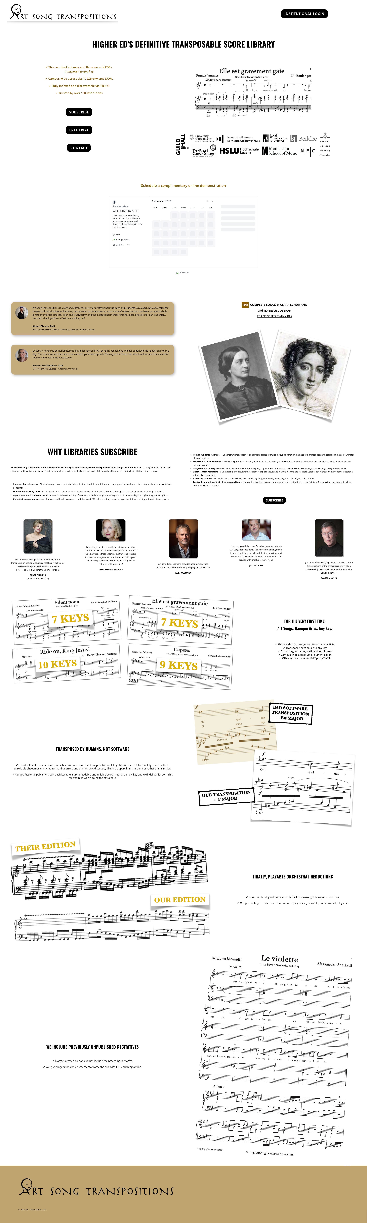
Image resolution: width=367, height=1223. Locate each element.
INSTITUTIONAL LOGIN (304, 13)
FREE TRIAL (79, 130)
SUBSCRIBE (79, 112)
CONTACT (79, 147)
